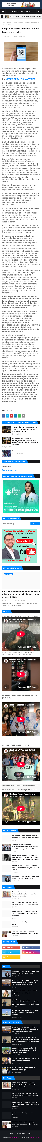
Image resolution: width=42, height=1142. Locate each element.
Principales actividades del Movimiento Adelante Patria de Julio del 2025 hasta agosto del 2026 (21, 594)
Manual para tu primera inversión (24, 451)
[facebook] (31, 947)
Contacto (29, 1134)
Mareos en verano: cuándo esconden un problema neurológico (25, 992)
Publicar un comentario (10, 470)
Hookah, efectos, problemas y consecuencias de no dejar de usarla (25, 932)
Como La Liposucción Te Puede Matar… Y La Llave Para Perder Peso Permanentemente (24, 894)
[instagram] (31, 952)
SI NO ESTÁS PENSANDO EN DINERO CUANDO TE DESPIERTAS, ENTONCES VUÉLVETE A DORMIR (24, 429)
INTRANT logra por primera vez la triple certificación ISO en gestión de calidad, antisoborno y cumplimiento (25, 1002)
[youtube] (11, 947)
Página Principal (7, 23)
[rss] (11, 957)
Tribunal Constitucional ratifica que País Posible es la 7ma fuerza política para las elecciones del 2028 (25, 982)
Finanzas (15, 23)
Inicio (12, 1134)
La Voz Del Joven (21, 11)
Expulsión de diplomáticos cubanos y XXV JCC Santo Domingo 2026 (25, 877)
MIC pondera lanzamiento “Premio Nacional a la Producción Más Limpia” (25, 837)
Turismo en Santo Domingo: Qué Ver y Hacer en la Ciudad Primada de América (26, 1012)
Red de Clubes (20, 1134)
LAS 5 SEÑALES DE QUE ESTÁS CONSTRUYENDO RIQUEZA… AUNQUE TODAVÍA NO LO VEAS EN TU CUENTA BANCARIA (25, 441)
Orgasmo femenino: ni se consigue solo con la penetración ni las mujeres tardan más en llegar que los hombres (25, 857)
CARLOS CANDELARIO (10, 36)
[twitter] (11, 952)
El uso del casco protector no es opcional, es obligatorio (23, 1069)
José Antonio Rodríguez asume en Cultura (24, 923)
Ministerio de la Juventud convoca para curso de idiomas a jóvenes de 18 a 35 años (25, 868)
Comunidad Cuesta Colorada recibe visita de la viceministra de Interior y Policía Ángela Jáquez (25, 1050)
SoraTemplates (14, 1137)
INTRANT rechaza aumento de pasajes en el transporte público (26, 1059)
